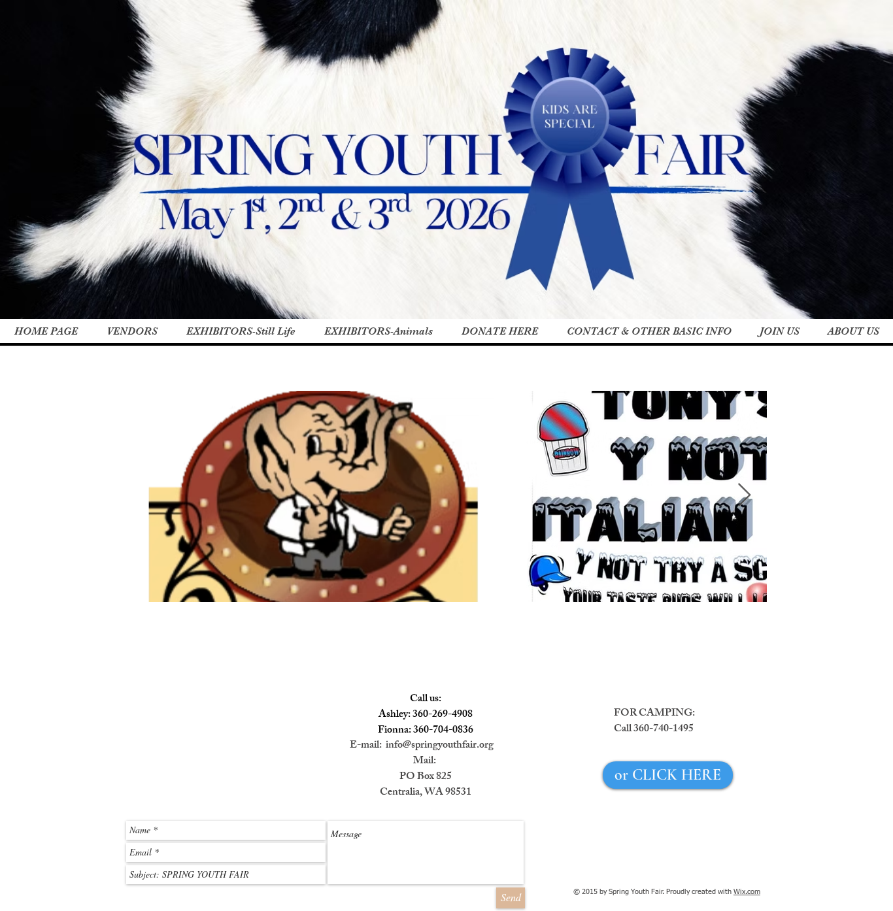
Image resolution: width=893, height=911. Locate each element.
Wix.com (746, 891)
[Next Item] (744, 495)
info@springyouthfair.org (440, 746)
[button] (240, 331)
